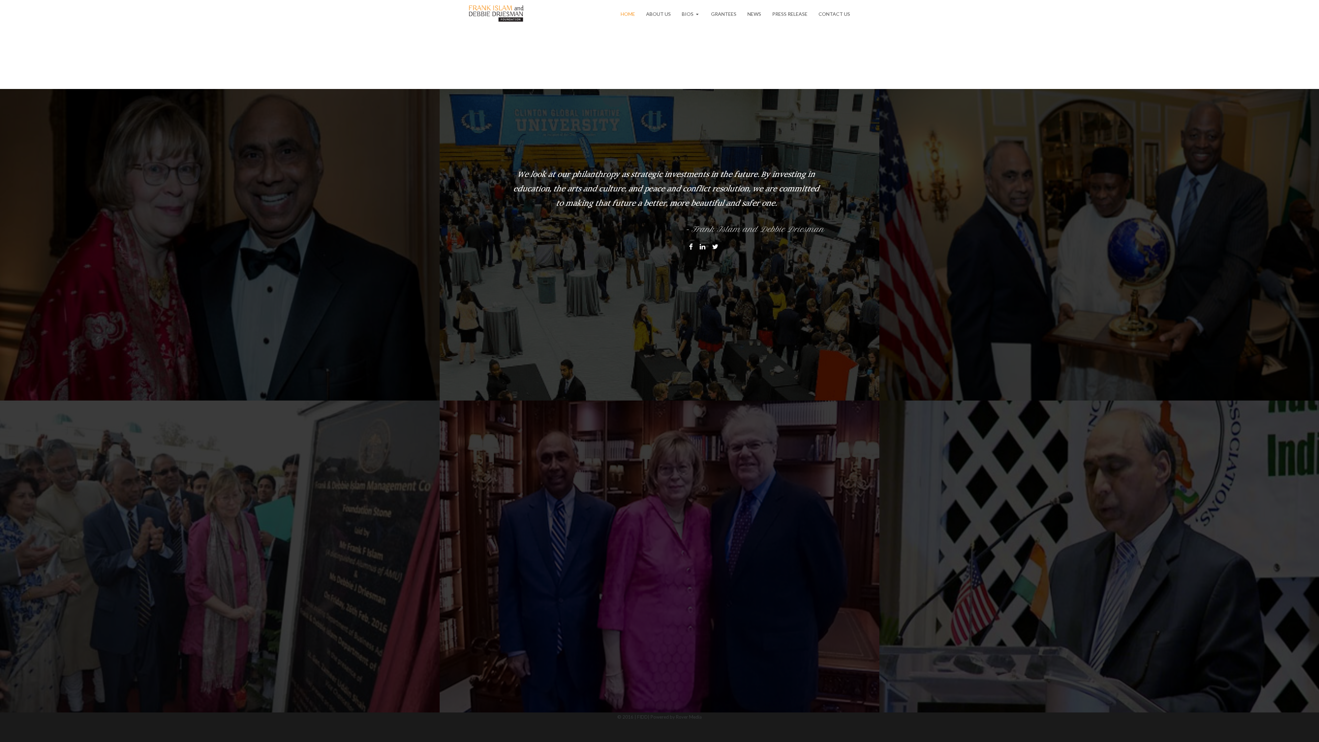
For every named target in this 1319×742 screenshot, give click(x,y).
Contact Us (834, 14)
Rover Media (689, 717)
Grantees (723, 14)
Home (628, 14)
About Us (658, 14)
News (754, 14)
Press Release (790, 14)
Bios (688, 14)
